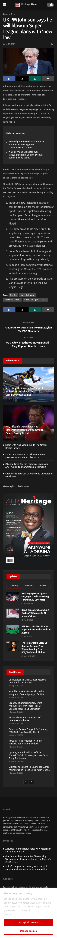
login (12, 486)
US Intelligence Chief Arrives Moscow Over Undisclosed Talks (27, 681)
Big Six (13, 295)
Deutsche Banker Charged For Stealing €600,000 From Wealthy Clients (28, 731)
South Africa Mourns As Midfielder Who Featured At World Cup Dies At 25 (25, 456)
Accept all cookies (28, 922)
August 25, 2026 (17, 686)
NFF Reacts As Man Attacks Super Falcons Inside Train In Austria (36, 629)
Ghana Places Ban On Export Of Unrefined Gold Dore (25, 719)
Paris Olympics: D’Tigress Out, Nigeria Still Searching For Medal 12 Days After (35, 596)
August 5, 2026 (12, 399)
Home (5, 14)
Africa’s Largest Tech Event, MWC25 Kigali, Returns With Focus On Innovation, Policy (26, 868)
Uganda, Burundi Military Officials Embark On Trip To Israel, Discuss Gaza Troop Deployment (28, 755)
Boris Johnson (27, 295)
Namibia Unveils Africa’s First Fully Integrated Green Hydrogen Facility (26, 693)
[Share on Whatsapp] (35, 78)
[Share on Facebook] (9, 78)
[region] (28, 913)
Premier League (13, 300)
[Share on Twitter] (22, 78)
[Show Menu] (4, 5)
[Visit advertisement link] (28, 529)
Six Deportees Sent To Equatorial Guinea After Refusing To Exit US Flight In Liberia (29, 768)
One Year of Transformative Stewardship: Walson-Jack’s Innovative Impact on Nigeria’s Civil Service (28, 859)
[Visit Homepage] (27, 5)
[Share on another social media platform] (48, 78)
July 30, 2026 (11, 437)
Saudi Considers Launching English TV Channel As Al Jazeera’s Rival (35, 613)
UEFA (44, 300)
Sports (13, 14)
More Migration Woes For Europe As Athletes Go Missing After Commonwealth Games (26, 144)
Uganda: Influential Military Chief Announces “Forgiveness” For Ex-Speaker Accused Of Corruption (25, 706)
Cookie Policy (19, 914)
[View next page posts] (31, 782)
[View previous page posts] (25, 782)
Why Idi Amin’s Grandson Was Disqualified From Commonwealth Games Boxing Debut (26, 155)
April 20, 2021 (9, 44)
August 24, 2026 (17, 761)
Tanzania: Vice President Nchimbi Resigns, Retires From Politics (25, 742)
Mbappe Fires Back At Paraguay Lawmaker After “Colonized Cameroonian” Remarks (26, 465)
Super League (31, 300)
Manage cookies (28, 931)
